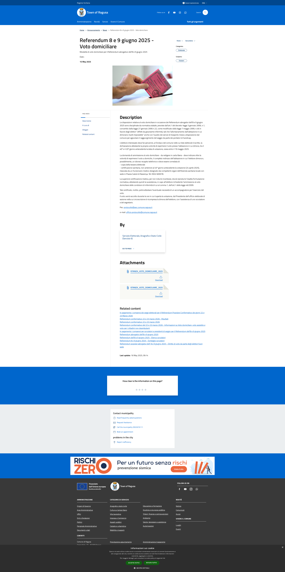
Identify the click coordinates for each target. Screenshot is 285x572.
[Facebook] (168, 12)
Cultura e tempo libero (118, 510)
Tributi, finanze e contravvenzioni (155, 514)
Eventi (178, 529)
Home (82, 30)
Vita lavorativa (115, 514)
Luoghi (178, 525)
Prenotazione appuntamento (121, 542)
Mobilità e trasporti (117, 530)
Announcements (93, 30)
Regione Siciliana (83, 3)
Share (179, 41)
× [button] (282, 547)
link (164, 558)
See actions (189, 41)
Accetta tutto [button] (133, 563)
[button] (142, 568)
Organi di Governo (84, 506)
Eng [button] (203, 3)
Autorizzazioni (148, 526)
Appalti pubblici (116, 522)
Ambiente (146, 518)
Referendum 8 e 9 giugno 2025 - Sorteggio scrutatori (142, 340)
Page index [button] (86, 114)
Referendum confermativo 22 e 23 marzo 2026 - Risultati (144, 318)
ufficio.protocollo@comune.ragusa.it (141, 212)
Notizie (178, 506)
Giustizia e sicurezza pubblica (154, 510)
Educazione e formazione (152, 506)
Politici (79, 522)
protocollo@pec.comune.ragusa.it (138, 207)
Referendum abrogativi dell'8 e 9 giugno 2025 (139, 334)
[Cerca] (205, 12)
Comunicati (180, 510)
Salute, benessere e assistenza (154, 522)
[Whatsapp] (184, 12)
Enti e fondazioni (83, 518)
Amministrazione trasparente (154, 542)
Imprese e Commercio (118, 518)
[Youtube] (173, 12)
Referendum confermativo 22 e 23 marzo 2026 (140, 322)
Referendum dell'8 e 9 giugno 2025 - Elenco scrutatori (143, 337)
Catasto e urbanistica (118, 526)
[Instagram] (179, 12)
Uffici (79, 514)
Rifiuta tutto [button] (151, 563)
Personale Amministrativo (87, 526)
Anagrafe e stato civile (118, 506)
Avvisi (178, 514)
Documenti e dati (83, 530)
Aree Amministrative (85, 510)
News (105, 30)
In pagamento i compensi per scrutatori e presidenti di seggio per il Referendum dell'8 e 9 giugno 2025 (162, 331)
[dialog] (142, 558)
